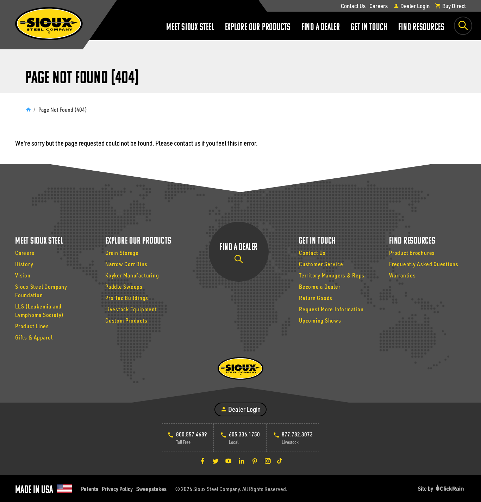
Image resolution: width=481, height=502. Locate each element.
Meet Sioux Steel (190, 27)
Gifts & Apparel (34, 337)
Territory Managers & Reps (331, 275)
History (24, 264)
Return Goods (315, 297)
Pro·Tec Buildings (126, 297)
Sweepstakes (151, 488)
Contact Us (353, 6)
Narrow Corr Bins (126, 264)
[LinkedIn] (241, 460)
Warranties (402, 275)
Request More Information (331, 309)
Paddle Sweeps (124, 286)
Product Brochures (412, 252)
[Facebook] (202, 460)
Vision (23, 275)
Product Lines (32, 326)
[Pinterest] (254, 460)
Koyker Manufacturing (132, 275)
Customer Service (321, 264)
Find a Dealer (320, 27)
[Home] (28, 109)
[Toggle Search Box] (463, 26)
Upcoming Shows (320, 320)
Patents (89, 488)
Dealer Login (414, 6)
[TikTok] (279, 460)
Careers (378, 6)
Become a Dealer (320, 286)
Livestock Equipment (131, 309)
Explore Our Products (258, 27)
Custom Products (126, 320)
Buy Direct (453, 6)
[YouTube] (228, 460)
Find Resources (421, 27)
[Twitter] (215, 460)
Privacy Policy (117, 488)
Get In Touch (369, 27)
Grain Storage (122, 252)
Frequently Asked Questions (423, 264)
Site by (426, 488)
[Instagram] (267, 460)
